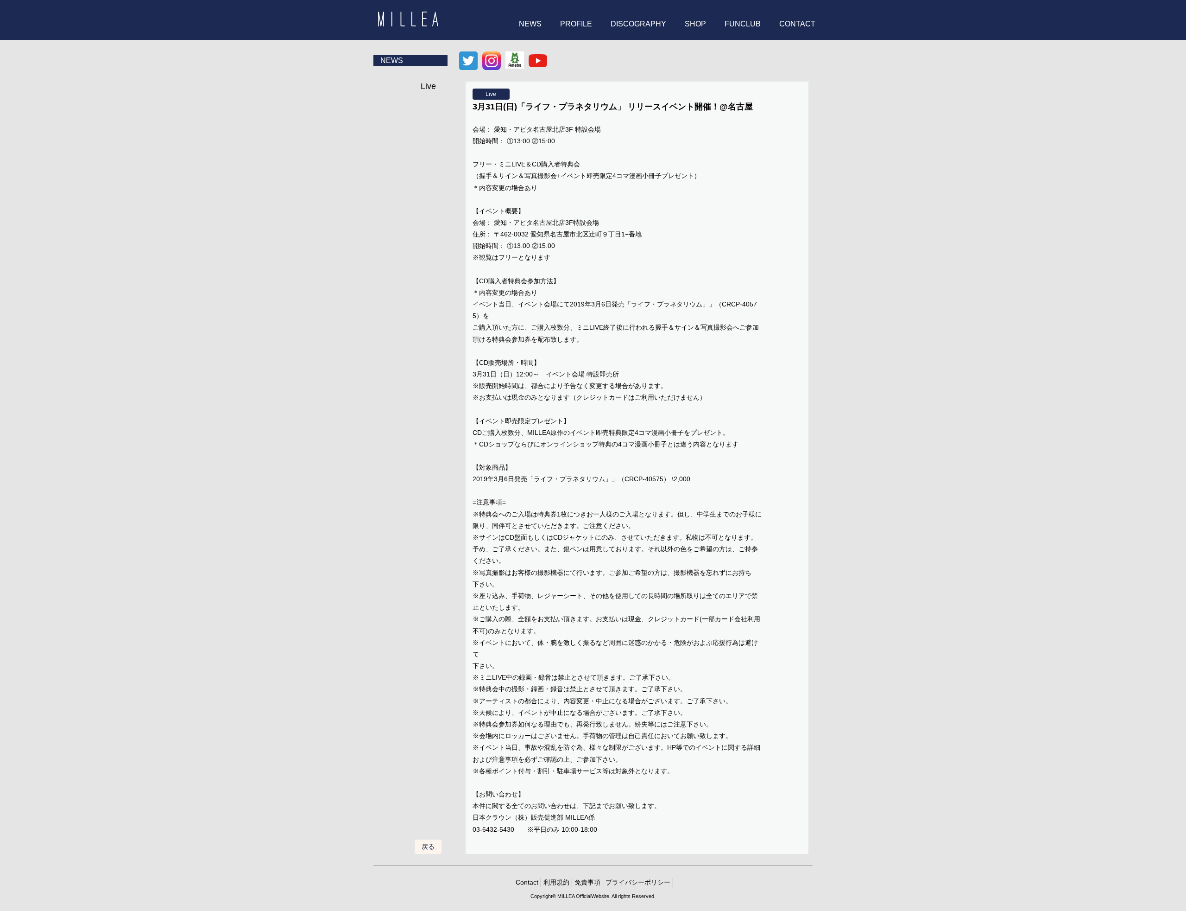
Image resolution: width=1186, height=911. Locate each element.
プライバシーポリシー (638, 882)
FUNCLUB (743, 24)
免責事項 (587, 882)
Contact (527, 882)
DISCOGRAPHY (638, 24)
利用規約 (556, 882)
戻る (428, 846)
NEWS (530, 24)
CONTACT (797, 24)
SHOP (695, 24)
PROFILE (576, 24)
